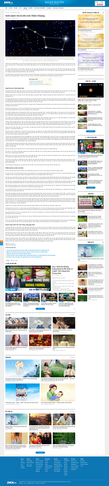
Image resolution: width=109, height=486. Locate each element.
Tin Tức (53, 275)
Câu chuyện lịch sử (8, 381)
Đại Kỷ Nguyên (44, 481)
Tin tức (81, 466)
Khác (30, 350)
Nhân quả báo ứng (56, 350)
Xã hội (22, 464)
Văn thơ (46, 469)
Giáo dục (56, 459)
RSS (25, 483)
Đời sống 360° (66, 460)
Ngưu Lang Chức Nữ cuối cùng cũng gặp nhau (40, 84)
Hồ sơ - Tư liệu (29, 464)
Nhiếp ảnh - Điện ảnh (48, 466)
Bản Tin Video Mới (92, 137)
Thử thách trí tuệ (57, 460)
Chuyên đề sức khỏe (74, 462)
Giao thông (23, 467)
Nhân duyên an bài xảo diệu (36, 82)
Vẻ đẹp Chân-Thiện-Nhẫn (39, 8)
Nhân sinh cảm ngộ (39, 462)
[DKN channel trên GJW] (101, 2)
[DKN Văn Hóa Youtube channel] (102, 4)
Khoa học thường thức (84, 464)
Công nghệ (82, 460)
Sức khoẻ (7, 350)
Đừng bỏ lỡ (91, 242)
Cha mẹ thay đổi (57, 467)
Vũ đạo (46, 471)
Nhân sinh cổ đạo (14, 260)
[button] (49, 79)
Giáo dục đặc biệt (57, 462)
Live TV (20, 8)
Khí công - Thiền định (75, 466)
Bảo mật (37, 483)
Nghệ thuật (38, 471)
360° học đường (57, 471)
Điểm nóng (23, 462)
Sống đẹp (65, 466)
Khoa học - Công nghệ (56, 332)
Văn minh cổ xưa (48, 467)
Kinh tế (22, 460)
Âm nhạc (46, 460)
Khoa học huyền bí (83, 462)
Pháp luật (22, 466)
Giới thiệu (21, 483)
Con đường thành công (58, 466)
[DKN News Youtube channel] (98, 4)
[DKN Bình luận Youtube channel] (100, 4)
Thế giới (15, 8)
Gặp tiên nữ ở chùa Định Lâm (36, 81)
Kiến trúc (46, 464)
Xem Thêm (40, 308)
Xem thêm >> (72, 314)
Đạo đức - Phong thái (44, 404)
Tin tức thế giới (29, 460)
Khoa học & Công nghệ (58, 8)
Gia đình (65, 462)
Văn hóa (25, 8)
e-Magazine (49, 8)
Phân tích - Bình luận (30, 462)
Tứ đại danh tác (38, 467)
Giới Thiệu (11, 4)
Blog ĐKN (65, 471)
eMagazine (90, 194)
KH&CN (81, 459)
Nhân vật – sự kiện (91, 81)
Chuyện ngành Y (74, 464)
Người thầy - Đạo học (57, 464)
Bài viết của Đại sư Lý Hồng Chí (91, 13)
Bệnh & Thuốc (73, 460)
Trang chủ (6, 8)
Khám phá (66, 467)
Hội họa (46, 462)
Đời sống (31, 8)
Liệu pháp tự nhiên (74, 467)
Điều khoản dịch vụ (31, 483)
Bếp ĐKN (65, 464)
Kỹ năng (65, 469)
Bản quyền (43, 483)
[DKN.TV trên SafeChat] (95, 2)
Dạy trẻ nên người (57, 469)
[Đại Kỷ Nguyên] (8, 2)
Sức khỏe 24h (73, 469)
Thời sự (10, 8)
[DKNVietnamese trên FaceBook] (97, 2)
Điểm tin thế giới (32, 332)
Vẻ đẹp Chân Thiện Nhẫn (9, 404)
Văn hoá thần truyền (15, 12)
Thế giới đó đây (29, 466)
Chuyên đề (37, 469)
